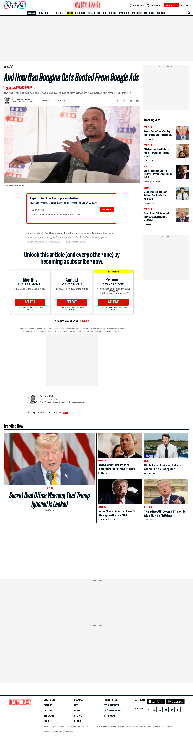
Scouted (161, 13)
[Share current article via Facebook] (117, 100)
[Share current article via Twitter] (124, 100)
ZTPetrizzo (46, 402)
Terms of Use (61, 214)
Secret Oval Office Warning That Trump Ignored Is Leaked (49, 499)
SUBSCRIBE (171, 5)
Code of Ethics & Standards (108, 727)
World (77, 710)
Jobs (67, 727)
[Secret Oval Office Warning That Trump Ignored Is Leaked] (182, 139)
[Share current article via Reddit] (137, 100)
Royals (91, 13)
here (65, 412)
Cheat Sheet (44, 13)
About (47, 727)
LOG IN (184, 5)
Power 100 (123, 13)
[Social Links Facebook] (148, 710)
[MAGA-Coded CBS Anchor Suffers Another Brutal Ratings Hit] (182, 199)
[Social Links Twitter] (154, 710)
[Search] (189, 13)
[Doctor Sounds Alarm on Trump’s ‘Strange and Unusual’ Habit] (182, 178)
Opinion (112, 13)
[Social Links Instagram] (160, 710)
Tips (62, 727)
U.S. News (149, 13)
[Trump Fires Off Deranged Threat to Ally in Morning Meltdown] (182, 221)
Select (30, 302)
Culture (78, 716)
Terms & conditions (141, 727)
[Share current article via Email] (130, 100)
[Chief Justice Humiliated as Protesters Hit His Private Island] (182, 157)
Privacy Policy (74, 214)
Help (83, 727)
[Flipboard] (178, 710)
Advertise (75, 727)
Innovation (136, 13)
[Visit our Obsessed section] (25, 5)
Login (85, 320)
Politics (101, 13)
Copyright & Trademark (163, 727)
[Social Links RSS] (172, 710)
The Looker (59, 13)
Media (70, 13)
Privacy (90, 727)
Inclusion (126, 727)
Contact (55, 727)
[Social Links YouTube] (166, 710)
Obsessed (80, 13)
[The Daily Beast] (87, 5)
